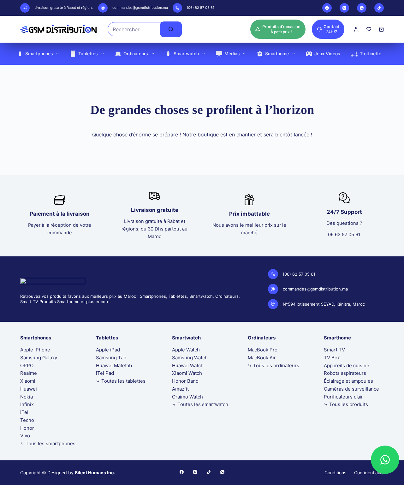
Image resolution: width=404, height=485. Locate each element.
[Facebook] (327, 8)
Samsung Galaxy (38, 358)
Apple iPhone (35, 350)
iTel (24, 412)
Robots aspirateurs (345, 373)
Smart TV (334, 350)
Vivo (25, 436)
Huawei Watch (188, 365)
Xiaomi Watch (187, 373)
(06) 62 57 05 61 (200, 7)
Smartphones (39, 53)
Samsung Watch (190, 358)
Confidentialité (369, 472)
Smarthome (277, 53)
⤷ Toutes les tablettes (121, 381)
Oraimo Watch (187, 397)
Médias (232, 53)
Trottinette (370, 53)
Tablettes (88, 53)
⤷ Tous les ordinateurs (273, 365)
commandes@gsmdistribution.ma (140, 7)
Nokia (26, 397)
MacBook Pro (262, 350)
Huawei (28, 389)
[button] (385, 459)
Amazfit (180, 389)
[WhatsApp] (361, 8)
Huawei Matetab (114, 365)
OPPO (26, 365)
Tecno (27, 420)
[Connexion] (356, 29)
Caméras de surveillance (351, 389)
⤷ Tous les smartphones (47, 443)
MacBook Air (262, 358)
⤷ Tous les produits (346, 404)
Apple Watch (186, 350)
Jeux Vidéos (327, 53)
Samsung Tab (111, 358)
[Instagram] (344, 8)
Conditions (335, 472)
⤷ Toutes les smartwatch (200, 404)
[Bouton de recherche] (171, 29)
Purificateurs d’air (343, 397)
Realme (28, 373)
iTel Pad (105, 373)
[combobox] (134, 29)
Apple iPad (108, 350)
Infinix (27, 404)
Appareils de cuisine (346, 365)
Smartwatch (186, 53)
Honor (27, 428)
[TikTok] (379, 8)
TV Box (332, 358)
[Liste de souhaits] (368, 29)
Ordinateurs (135, 53)
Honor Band (185, 381)
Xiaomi (27, 381)
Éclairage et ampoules (348, 381)
